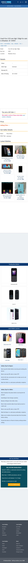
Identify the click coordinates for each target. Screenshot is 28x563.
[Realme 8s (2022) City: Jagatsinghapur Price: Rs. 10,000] (20, 145)
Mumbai (3, 529)
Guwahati (4, 552)
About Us (18, 543)
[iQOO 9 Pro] (14, 307)
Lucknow (18, 529)
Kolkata (17, 531)
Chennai (3, 533)
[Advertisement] (14, 22)
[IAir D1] (14, 287)
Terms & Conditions (20, 549)
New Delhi (18, 526)
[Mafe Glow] (20, 331)
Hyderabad (4, 535)
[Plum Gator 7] (20, 347)
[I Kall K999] (7, 347)
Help (17, 545)
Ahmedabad (18, 533)
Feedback (21, 545)
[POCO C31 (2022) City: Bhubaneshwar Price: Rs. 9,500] (7, 163)
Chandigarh (4, 547)
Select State (18, 2)
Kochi (3, 549)
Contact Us (18, 547)
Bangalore (4, 526)
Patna (3, 543)
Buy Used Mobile (18, 6)
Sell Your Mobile (10, 6)
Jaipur (17, 535)
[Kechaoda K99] (14, 267)
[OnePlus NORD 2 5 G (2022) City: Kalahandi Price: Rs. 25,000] (20, 181)
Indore (3, 545)
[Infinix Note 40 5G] (7, 331)
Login (22, 2)
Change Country (19, 552)
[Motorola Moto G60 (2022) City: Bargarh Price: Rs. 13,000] (7, 145)
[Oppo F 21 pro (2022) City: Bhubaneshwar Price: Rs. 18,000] (7, 181)
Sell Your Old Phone (14, 458)
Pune (3, 531)
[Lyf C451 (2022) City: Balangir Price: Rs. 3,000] (20, 163)
